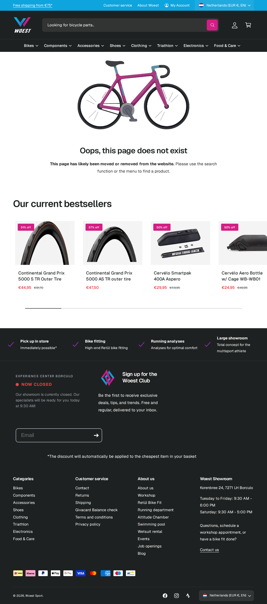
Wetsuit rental (150, 531)
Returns (82, 495)
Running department (156, 509)
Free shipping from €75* (32, 5)
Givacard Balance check (96, 509)
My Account (180, 5)
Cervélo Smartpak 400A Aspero (172, 276)
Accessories (24, 502)
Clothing (20, 517)
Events (144, 538)
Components (24, 495)
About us (146, 487)
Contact (82, 487)
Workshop (146, 495)
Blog (142, 553)
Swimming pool (151, 524)
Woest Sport (34, 595)
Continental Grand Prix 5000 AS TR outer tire (109, 276)
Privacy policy (87, 524)
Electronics (23, 531)
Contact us (209, 549)
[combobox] (130, 25)
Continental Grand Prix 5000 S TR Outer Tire (41, 276)
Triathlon (20, 524)
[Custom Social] (188, 595)
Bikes (18, 487)
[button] (248, 25)
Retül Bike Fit (150, 502)
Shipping (83, 502)
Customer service (118, 5)
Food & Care (23, 538)
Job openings (150, 546)
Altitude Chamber (153, 517)
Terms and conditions (94, 517)
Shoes (18, 509)
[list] (133, 344)
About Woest (148, 5)
